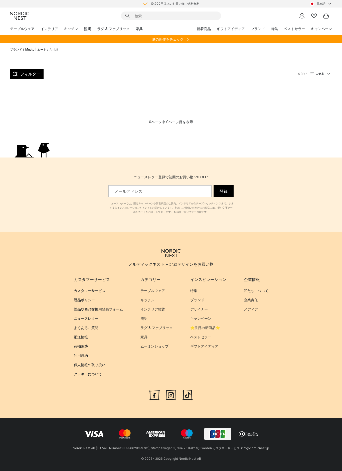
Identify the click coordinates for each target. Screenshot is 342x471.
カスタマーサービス (89, 290)
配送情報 (81, 337)
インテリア (49, 29)
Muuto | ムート (35, 49)
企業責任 (251, 300)
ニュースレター (86, 318)
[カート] (326, 16)
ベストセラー (294, 29)
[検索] (127, 16)
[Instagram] (171, 394)
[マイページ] (302, 16)
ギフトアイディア (231, 29)
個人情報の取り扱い (89, 365)
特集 (274, 29)
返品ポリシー (84, 300)
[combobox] (321, 4)
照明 (87, 29)
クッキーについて (88, 374)
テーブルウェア (22, 29)
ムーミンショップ (154, 346)
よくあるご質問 (86, 328)
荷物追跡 (81, 346)
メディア (251, 309)
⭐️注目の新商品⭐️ (205, 328)
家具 (139, 29)
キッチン (71, 29)
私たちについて (256, 290)
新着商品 (204, 29)
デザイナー (199, 309)
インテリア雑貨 (152, 309)
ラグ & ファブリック (113, 29)
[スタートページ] (19, 16)
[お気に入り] (314, 16)
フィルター (30, 73)
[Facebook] (154, 394)
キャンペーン (321, 29)
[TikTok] (187, 394)
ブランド (258, 29)
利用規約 (81, 355)
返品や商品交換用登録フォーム (98, 309)
